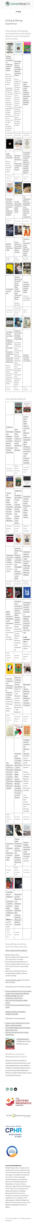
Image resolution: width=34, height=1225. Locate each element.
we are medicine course (13, 980)
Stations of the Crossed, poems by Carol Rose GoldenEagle (18, 335)
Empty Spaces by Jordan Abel (9, 155)
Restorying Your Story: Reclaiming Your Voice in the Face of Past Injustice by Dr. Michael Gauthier (9, 207)
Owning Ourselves (23, 1039)
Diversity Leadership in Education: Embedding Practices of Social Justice (9, 688)
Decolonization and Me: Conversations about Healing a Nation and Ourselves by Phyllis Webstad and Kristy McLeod (26, 162)
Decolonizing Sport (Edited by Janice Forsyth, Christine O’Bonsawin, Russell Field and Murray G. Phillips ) (26, 563)
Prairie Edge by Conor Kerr (9, 291)
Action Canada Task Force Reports (16, 950)
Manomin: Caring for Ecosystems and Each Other (18, 682)
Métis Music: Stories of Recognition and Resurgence (9, 618)
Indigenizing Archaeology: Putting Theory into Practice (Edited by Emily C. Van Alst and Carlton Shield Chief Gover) (18, 507)
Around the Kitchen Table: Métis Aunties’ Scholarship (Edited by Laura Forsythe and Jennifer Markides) (9, 507)
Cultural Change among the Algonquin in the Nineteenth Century (26, 849)
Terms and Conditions (11, 1218)
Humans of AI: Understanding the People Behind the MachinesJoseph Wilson (26, 247)
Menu (19, 11)
